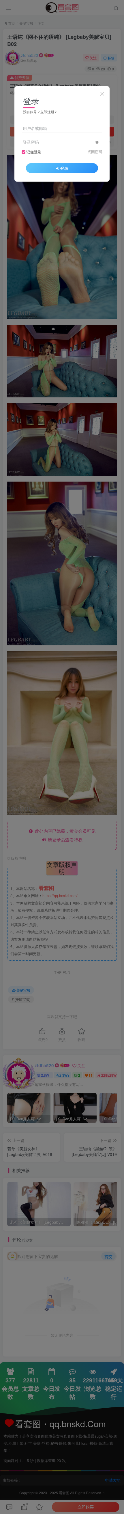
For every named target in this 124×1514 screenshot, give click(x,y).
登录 (64, 168)
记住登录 (33, 152)
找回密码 (94, 151)
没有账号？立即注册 (38, 111)
